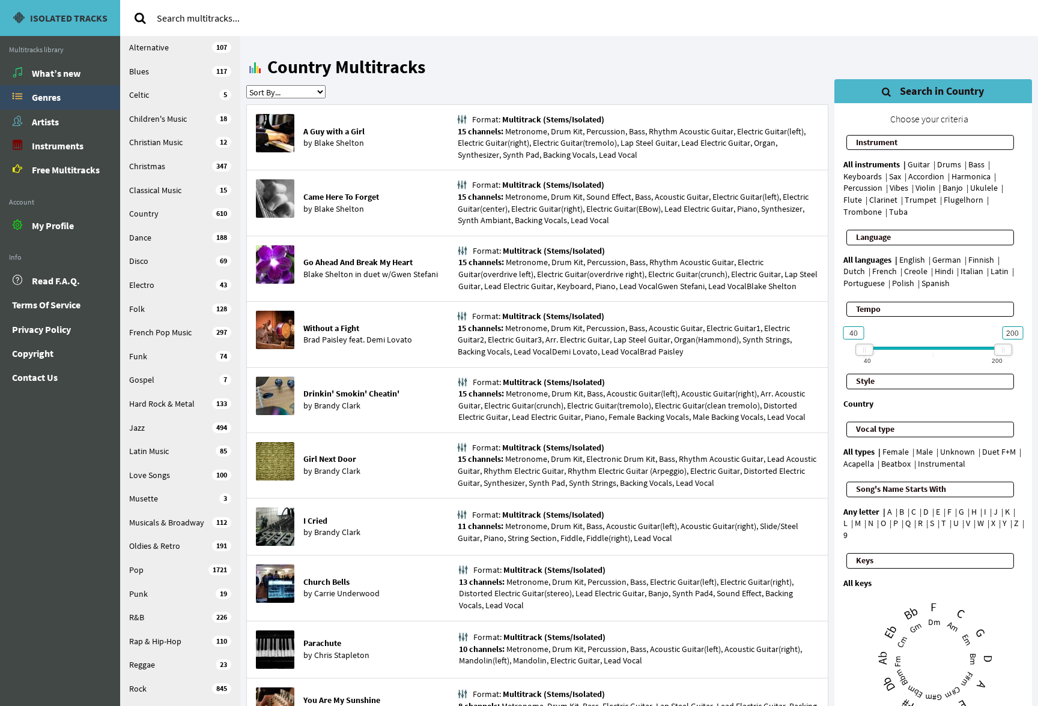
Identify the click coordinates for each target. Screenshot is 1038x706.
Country (178, 213)
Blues (178, 71)
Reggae (178, 664)
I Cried (315, 520)
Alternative (178, 47)
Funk (178, 356)
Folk (178, 309)
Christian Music (178, 142)
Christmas (178, 166)
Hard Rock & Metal (178, 403)
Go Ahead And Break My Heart (358, 262)
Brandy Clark (337, 405)
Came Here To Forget (341, 196)
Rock (178, 688)
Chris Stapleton (341, 655)
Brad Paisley (325, 339)
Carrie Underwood (347, 593)
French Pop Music (178, 332)
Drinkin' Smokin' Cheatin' (351, 393)
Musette (178, 498)
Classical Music (178, 190)
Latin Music (178, 451)
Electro (178, 285)
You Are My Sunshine (341, 700)
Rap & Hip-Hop (178, 641)
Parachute (322, 643)
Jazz (178, 427)
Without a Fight (331, 328)
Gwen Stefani (414, 274)
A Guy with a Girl (334, 131)
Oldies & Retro (178, 545)
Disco (178, 261)
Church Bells (326, 581)
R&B (178, 617)
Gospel (178, 379)
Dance (178, 237)
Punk (178, 593)
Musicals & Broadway (178, 522)
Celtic (178, 94)
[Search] (140, 18)
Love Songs (178, 475)
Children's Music (178, 118)
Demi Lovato (389, 339)
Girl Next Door (329, 458)
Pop (178, 569)
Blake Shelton (339, 142)
